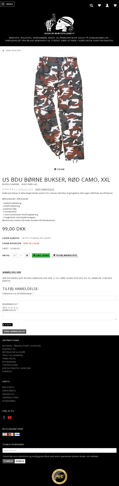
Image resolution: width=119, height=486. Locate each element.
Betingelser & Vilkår (13, 352)
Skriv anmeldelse (44, 189)
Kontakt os (8, 349)
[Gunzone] (59, 21)
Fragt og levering (12, 355)
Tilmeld (8, 461)
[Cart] (115, 5)
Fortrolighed (10, 365)
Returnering (9, 362)
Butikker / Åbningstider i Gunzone (21, 345)
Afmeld (20, 461)
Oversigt (7, 371)
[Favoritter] (99, 5)
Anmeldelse (9, 310)
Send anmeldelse (14, 331)
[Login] (107, 5)
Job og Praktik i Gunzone (16, 368)
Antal (6, 255)
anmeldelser (24, 189)
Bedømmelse (9, 304)
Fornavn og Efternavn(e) (17, 293)
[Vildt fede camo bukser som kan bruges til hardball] (59, 109)
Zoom (60, 169)
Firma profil (9, 358)
